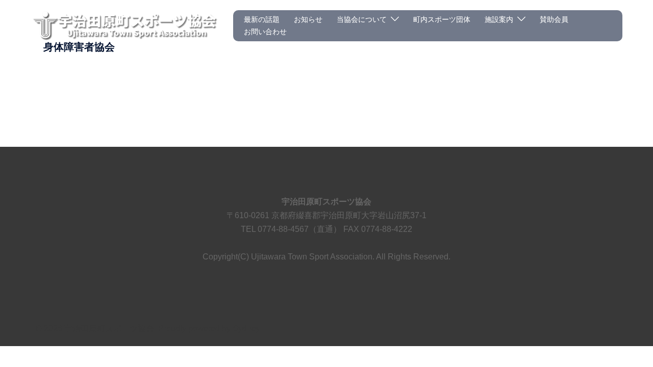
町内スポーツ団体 (441, 19)
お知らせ (308, 19)
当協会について (362, 19)
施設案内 (499, 19)
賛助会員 (554, 19)
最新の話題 (262, 19)
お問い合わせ (265, 32)
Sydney (246, 328)
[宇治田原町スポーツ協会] (124, 25)
